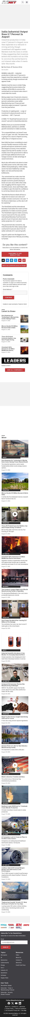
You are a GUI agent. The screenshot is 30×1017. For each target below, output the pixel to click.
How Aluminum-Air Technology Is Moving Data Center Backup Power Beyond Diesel (10, 317)
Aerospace (5, 586)
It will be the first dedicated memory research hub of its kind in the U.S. (15, 497)
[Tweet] (15, 260)
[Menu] (26, 2)
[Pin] (19, 260)
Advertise (22, 1006)
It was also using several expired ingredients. (15, 720)
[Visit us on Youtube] (16, 1003)
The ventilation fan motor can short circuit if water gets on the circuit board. (14, 625)
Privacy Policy (10, 1008)
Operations (6, 490)
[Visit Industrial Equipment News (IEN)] (19, 925)
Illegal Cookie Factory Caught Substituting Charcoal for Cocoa (15, 717)
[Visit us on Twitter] (12, 1003)
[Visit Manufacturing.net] (11, 927)
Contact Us (15, 1006)
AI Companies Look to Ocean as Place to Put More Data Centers (14, 837)
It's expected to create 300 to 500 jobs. (13, 749)
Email (2, 939)
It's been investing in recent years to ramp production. (14, 811)
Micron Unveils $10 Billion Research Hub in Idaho (10, 326)
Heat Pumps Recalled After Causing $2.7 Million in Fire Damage (14, 621)
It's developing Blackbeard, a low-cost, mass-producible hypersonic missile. (15, 594)
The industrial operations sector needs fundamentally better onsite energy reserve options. (14, 466)
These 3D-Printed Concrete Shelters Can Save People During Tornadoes (9, 338)
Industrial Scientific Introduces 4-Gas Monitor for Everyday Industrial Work (13, 654)
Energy (4, 457)
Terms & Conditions (20, 1008)
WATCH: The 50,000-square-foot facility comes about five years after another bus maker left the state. (13, 689)
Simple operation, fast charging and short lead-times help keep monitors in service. (14, 658)
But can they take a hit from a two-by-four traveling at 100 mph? (14, 530)
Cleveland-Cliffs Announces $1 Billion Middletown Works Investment (8, 348)
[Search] (22, 2)
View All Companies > (15, 370)
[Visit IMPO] (26, 925)
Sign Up (5, 947)
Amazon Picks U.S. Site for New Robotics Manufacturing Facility (14, 746)
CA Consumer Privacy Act (12, 1010)
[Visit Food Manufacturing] (11, 925)
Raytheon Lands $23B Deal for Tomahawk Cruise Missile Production (14, 807)
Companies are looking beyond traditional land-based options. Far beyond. (14, 841)
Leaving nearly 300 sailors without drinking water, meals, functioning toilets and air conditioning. (14, 908)
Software (5, 834)
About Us (7, 1006)
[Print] (3, 260)
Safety (4, 650)
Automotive (6, 554)
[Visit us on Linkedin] (20, 1003)
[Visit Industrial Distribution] (4, 927)
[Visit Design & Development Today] (4, 925)
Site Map (23, 1010)
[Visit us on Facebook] (9, 1003)
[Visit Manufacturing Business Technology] (19, 927)
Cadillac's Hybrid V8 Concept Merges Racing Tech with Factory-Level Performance (13, 869)
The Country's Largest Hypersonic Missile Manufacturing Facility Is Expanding (15, 590)
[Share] (7, 260)
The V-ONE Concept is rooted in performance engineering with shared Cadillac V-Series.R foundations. (15, 875)
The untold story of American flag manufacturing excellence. (11, 780)
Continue (8, 297)
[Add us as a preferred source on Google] (24, 260)
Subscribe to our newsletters (15, 254)
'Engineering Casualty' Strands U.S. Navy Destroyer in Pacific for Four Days (14, 903)
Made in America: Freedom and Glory (13, 777)
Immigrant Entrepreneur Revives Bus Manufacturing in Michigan (13, 684)
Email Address (7, 289)
